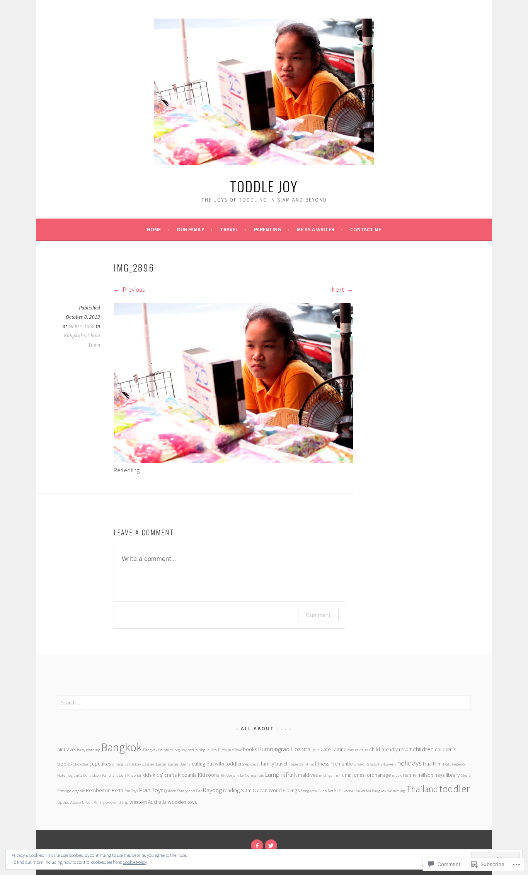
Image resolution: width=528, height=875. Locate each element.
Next (338, 289)
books (250, 749)
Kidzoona (209, 774)
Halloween (387, 764)
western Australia (148, 801)
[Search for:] (264, 702)
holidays (409, 763)
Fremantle (341, 763)
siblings (291, 790)
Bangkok (121, 747)
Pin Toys (131, 790)
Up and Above (69, 802)
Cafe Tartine (333, 749)
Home (154, 229)
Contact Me (365, 229)
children (423, 749)
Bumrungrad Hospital (285, 749)
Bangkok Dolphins (158, 749)
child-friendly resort (390, 749)
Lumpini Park (281, 775)
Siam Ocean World (261, 790)
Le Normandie (252, 775)
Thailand (422, 789)
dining (117, 764)
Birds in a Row (230, 749)
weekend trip (117, 802)
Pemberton (98, 790)
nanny (409, 774)
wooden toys (182, 801)
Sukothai (346, 790)
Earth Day (132, 764)
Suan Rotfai (328, 790)
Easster (148, 764)
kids (147, 774)
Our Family (190, 229)
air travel (66, 749)
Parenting (267, 229)
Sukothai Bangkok (371, 790)
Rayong (212, 790)
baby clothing (88, 749)
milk (340, 775)
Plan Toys (151, 790)
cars (350, 749)
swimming (396, 790)
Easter (161, 764)
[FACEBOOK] (257, 845)
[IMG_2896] (233, 461)
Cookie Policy (135, 862)
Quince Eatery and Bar (183, 790)
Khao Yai (134, 775)
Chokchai (80, 764)
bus (316, 749)
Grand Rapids (365, 764)
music (397, 775)
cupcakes (100, 763)
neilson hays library (438, 774)
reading (231, 790)
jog (70, 775)
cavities (361, 749)
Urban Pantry (93, 802)
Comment (318, 615)
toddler (454, 789)
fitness (322, 763)
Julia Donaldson (87, 775)
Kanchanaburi (114, 775)
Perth (117, 790)
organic (78, 790)
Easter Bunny (179, 764)
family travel (274, 763)
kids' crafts (165, 774)
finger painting (301, 764)
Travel (229, 229)
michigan (327, 775)
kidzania (187, 774)
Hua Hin (431, 763)
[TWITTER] (271, 845)
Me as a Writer (315, 229)
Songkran (309, 790)
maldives (308, 774)
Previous (133, 289)
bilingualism (206, 749)
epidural (252, 764)
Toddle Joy (264, 186)
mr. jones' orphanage (368, 774)
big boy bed (184, 749)
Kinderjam (230, 775)
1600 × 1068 (81, 326)
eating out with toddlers (218, 763)
